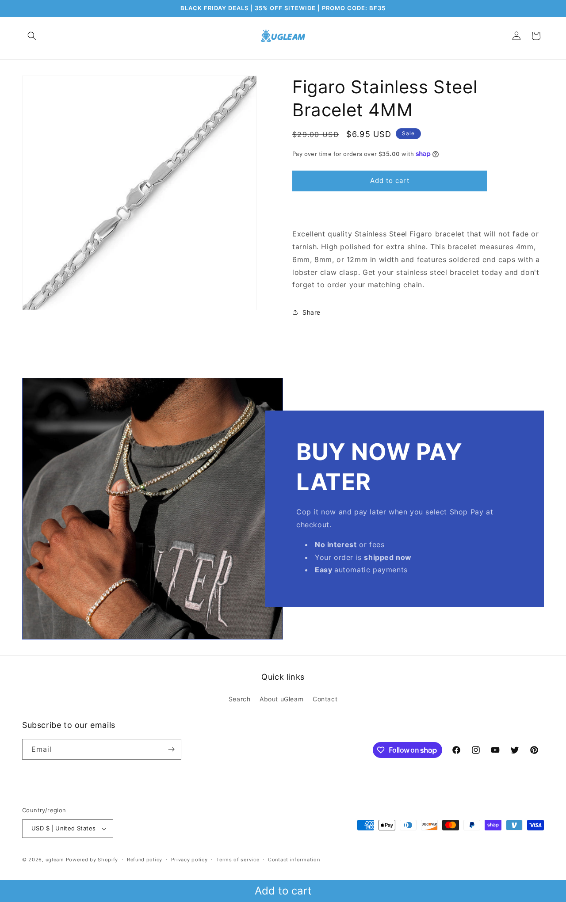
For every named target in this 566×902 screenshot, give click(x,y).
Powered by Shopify (92, 859)
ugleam (55, 859)
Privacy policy (189, 859)
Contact (325, 699)
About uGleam (281, 699)
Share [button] (311, 312)
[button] (32, 36)
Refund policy (144, 859)
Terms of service (237, 859)
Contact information (294, 859)
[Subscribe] (171, 749)
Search (240, 699)
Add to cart (283, 890)
